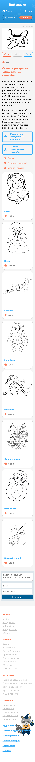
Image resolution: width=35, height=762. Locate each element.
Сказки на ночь (10, 712)
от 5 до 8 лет (9, 626)
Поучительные (10, 715)
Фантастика (9, 647)
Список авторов (11, 740)
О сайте (7, 750)
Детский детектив (12, 651)
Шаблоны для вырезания (17, 730)
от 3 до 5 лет (9, 622)
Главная (9, 11)
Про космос (8, 708)
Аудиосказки (10, 725)
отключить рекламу (27, 26)
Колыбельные (10, 668)
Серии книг (9, 745)
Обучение (8, 665)
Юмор (6, 644)
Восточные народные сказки (17, 683)
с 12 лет (7, 633)
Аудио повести (10, 693)
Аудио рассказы (11, 690)
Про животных (10, 705)
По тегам (28, 11)
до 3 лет (7, 619)
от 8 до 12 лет (10, 629)
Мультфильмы (11, 735)
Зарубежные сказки (13, 686)
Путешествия (9, 661)
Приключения (10, 654)
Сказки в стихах (11, 658)
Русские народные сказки (16, 679)
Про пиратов (9, 719)
